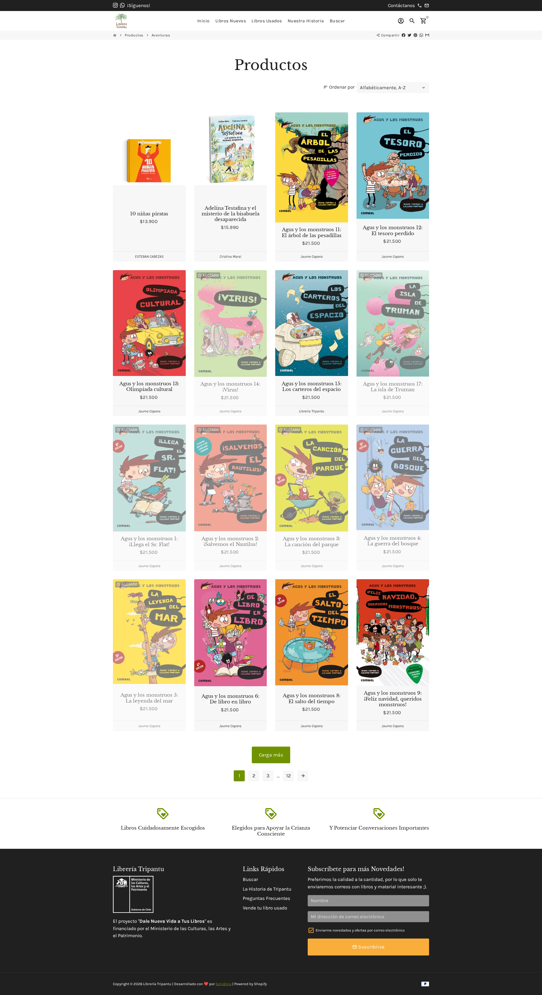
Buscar (337, 20)
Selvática (223, 984)
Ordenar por (339, 87)
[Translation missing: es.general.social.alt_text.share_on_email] (427, 35)
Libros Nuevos (230, 20)
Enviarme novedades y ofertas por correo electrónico (360, 930)
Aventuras (161, 35)
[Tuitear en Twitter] (409, 35)
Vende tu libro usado (265, 908)
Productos (134, 35)
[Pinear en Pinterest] (415, 35)
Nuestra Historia (306, 20)
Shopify (260, 984)
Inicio (203, 20)
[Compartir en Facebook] (403, 35)
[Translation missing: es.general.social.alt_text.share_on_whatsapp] (421, 35)
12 (288, 776)
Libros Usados (267, 20)
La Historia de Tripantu (267, 889)
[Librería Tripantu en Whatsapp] (122, 5)
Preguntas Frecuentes (266, 898)
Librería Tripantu (157, 984)
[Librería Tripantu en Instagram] (115, 5)
